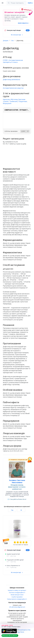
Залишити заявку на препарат (17, 590)
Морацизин (7, 103)
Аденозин (6, 99)
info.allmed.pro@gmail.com (17, 607)
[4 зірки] (23, 542)
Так (12, 510)
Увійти (30, 3)
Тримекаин (13, 101)
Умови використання (17, 595)
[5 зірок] (26, 542)
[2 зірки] (17, 542)
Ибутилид (14, 99)
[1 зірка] (15, 542)
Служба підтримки (17, 597)
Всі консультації (16, 35)
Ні (21, 510)
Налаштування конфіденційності (17, 599)
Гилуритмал (22, 101)
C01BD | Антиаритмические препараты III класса (13, 61)
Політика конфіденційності (17, 592)
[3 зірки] (20, 542)
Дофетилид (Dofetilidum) (11, 79)
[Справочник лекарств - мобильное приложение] (17, 156)
